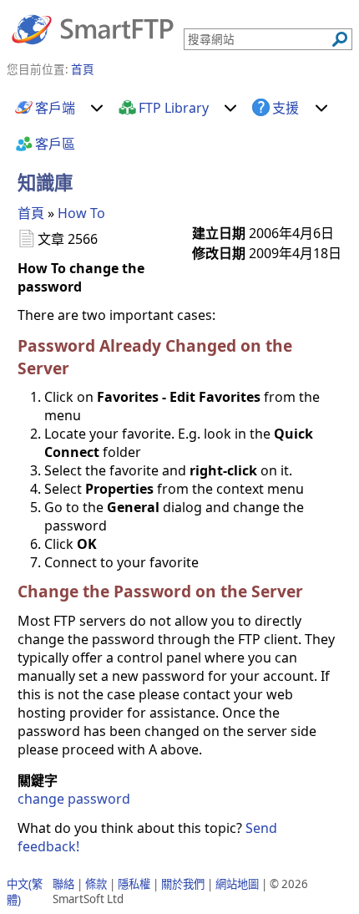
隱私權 (134, 883)
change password (74, 799)
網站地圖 (237, 883)
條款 (96, 883)
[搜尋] (339, 39)
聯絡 (63, 883)
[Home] (93, 28)
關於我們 (183, 883)
